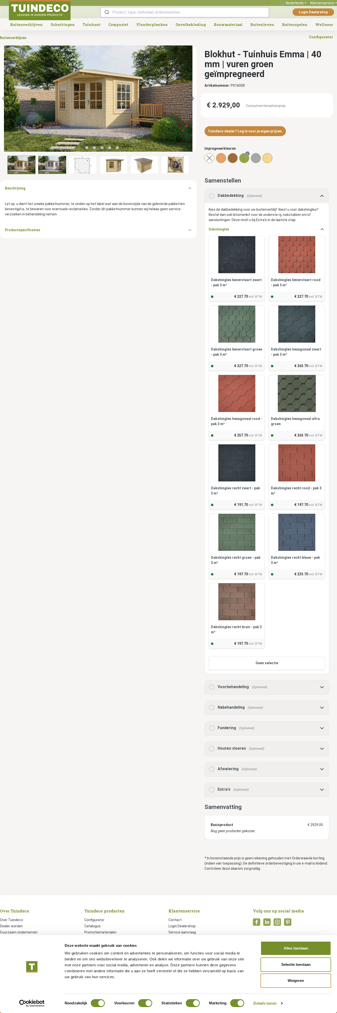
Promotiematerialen (100, 932)
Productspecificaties (22, 230)
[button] (267, 431)
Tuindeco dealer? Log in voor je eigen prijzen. (245, 131)
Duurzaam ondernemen (18, 932)
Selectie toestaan (296, 964)
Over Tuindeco (11, 920)
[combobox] (184, 12)
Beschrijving (15, 188)
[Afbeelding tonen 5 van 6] (109, 147)
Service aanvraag (182, 932)
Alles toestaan (296, 948)
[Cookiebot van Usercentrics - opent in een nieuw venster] (32, 1003)
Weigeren (296, 980)
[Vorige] (3, 99)
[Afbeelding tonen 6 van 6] (117, 147)
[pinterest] (287, 924)
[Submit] (106, 12)
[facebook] (256, 924)
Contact (175, 920)
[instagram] (277, 924)
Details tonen (264, 1003)
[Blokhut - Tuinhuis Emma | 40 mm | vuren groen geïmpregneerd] (98, 98)
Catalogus (92, 926)
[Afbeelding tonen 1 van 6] (79, 147)
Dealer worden (11, 926)
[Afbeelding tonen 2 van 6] (86, 147)
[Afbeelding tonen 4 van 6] (102, 147)
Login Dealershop (313, 12)
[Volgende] (192, 99)
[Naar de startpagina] (39, 10)
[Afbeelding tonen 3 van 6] (94, 147)
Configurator (94, 920)
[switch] (145, 1003)
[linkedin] (267, 924)
